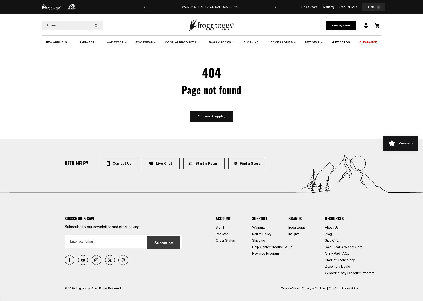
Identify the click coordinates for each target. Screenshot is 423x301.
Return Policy (261, 234)
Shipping (258, 240)
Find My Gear (341, 25)
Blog (328, 234)
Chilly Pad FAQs (337, 253)
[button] (373, 7)
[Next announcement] (275, 7)
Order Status (225, 240)
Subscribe (163, 242)
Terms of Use (290, 288)
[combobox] (72, 25)
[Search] (96, 26)
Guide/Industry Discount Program (349, 273)
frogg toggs (297, 227)
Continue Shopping (211, 116)
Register (222, 234)
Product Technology (340, 260)
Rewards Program (265, 253)
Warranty (258, 227)
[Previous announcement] (144, 7)
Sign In (221, 227)
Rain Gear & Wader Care (343, 247)
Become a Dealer (338, 266)
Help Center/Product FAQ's (272, 247)
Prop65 (333, 288)
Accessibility (349, 288)
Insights (294, 234)
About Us (332, 227)
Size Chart (333, 240)
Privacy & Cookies (314, 288)
